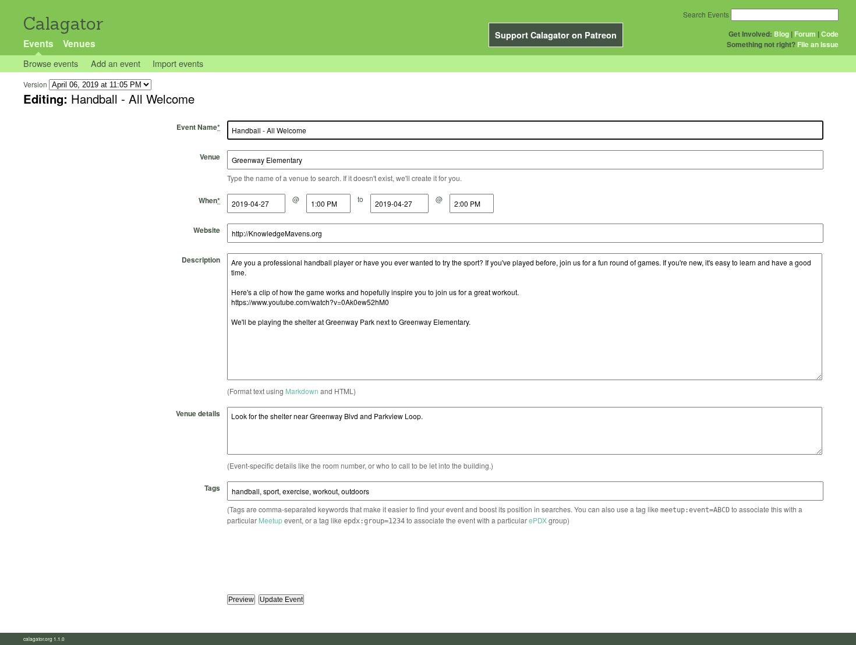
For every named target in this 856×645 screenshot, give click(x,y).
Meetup (270, 520)
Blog (781, 34)
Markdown (302, 391)
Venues (79, 43)
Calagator (62, 24)
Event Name (198, 127)
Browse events (50, 63)
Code (830, 34)
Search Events (706, 14)
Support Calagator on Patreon (556, 35)
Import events (178, 63)
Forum (805, 34)
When (209, 200)
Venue (210, 156)
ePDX (538, 520)
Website (206, 230)
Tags (212, 488)
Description (201, 259)
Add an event (115, 63)
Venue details (198, 413)
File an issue (818, 44)
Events (38, 43)
